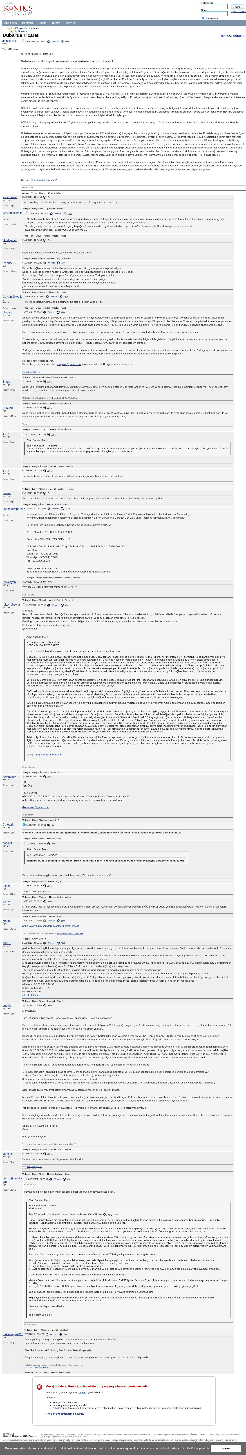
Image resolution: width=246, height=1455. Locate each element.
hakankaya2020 (13, 1334)
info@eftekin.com (32, 995)
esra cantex (10, 197)
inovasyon (9, 582)
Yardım (56, 22)
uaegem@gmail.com (69, 364)
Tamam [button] (226, 1448)
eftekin (7, 943)
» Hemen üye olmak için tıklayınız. (65, 1413)
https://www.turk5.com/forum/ (70, 933)
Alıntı (67, 41)
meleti (6, 885)
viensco (8, 1153)
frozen (7, 493)
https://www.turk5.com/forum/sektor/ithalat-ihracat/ (50, 925)
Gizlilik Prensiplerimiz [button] (195, 1448)
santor (7, 901)
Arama (42, 22)
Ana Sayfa (10, 22)
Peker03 (8, 407)
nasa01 (7, 843)
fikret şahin (10, 240)
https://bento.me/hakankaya (37, 1367)
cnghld (7, 1005)
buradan (82, 1392)
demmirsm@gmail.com (35, 807)
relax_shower (11, 604)
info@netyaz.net (34, 1166)
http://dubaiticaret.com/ (44, 179)
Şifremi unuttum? (238, 11)
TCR (6, 433)
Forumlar (27, 22)
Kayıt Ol (71, 22)
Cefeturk (8, 824)
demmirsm (9, 776)
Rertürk (7, 263)
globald (7, 312)
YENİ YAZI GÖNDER (232, 36)
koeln (6, 920)
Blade (6, 381)
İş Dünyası (21, 31)
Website (55, 41)
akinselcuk (9, 40)
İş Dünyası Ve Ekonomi (26, 28)
